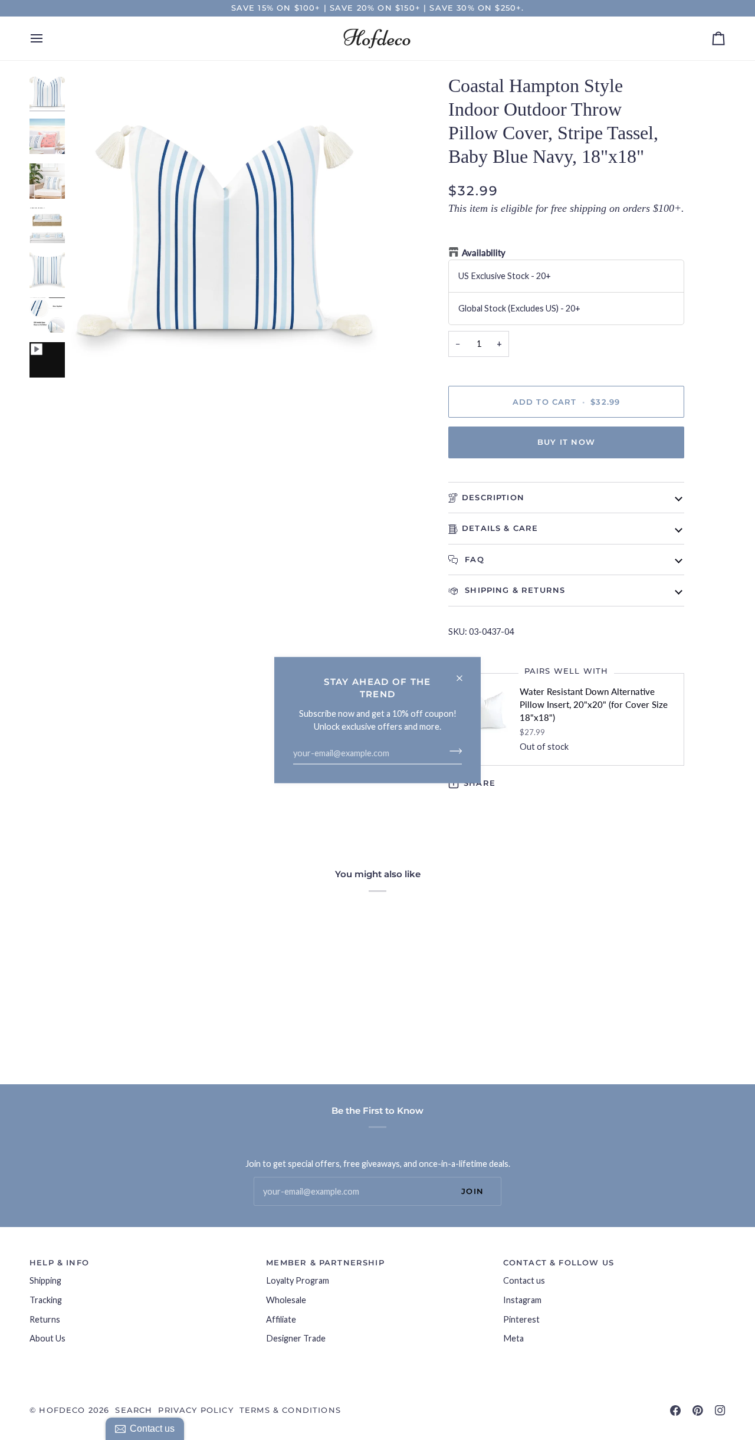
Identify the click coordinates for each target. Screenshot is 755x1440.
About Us (47, 1338)
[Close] (464, 673)
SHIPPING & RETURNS (513, 590)
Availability (483, 253)
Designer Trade (296, 1338)
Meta (513, 1338)
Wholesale (286, 1300)
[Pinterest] (697, 1410)
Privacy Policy (195, 1410)
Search (133, 1410)
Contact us (524, 1280)
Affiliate (281, 1319)
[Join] (452, 751)
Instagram (522, 1300)
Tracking (45, 1300)
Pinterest (521, 1319)
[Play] (224, 227)
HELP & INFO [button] (59, 1262)
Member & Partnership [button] (325, 1262)
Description (493, 497)
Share (479, 783)
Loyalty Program (297, 1280)
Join (472, 1191)
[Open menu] (47, 38)
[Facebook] (675, 1410)
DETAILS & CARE (500, 528)
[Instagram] (720, 1410)
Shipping (45, 1280)
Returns (44, 1319)
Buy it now (566, 442)
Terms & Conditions (290, 1410)
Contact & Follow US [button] (558, 1262)
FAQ (473, 559)
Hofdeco (62, 1410)
